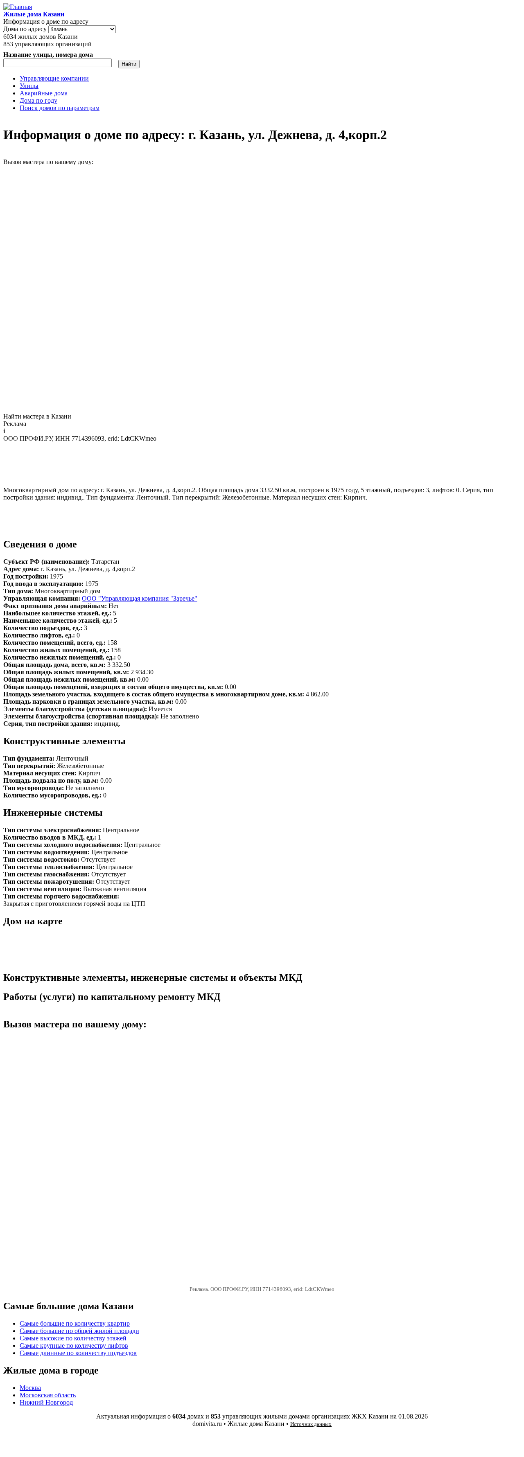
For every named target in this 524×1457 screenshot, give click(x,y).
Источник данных (311, 1424)
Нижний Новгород (46, 1402)
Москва (30, 1387)
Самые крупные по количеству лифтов (74, 1345)
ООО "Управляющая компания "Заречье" (139, 598)
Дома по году (38, 100)
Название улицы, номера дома (48, 54)
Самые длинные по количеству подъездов (78, 1352)
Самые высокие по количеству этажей (73, 1338)
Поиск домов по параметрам (59, 107)
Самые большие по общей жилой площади (79, 1330)
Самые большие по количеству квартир (75, 1323)
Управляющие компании (54, 78)
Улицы (29, 85)
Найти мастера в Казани (37, 416)
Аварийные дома (44, 93)
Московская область (48, 1395)
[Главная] (17, 6)
